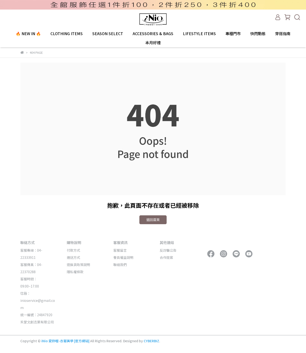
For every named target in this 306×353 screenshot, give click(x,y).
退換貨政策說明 (78, 264)
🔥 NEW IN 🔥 (28, 33)
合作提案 (166, 257)
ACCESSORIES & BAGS (153, 33)
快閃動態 (258, 33)
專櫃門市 (233, 33)
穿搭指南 (282, 33)
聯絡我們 (120, 264)
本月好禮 (153, 42)
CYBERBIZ (151, 340)
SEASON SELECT (107, 33)
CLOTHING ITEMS (66, 33)
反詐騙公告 (168, 250)
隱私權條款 (75, 271)
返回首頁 (153, 219)
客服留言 (120, 250)
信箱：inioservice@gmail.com (37, 300)
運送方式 (73, 257)
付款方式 (73, 250)
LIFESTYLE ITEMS (199, 33)
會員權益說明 (123, 257)
